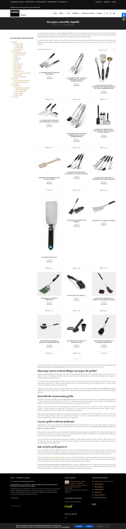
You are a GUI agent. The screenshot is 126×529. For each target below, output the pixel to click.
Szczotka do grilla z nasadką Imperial (104, 341)
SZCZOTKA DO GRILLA (77, 295)
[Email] (93, 504)
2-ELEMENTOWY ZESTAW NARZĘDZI (49, 73)
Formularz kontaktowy (100, 497)
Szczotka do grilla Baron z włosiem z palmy (103, 299)
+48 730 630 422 (40, 2)
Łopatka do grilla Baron (103, 220)
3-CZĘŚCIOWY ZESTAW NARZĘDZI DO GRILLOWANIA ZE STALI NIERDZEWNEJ (103, 87)
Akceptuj (79, 526)
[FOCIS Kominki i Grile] (18, 13)
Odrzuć (89, 526)
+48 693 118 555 (29, 2)
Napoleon (49, 76)
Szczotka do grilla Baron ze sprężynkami (49, 341)
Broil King (49, 182)
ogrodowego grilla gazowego (57, 457)
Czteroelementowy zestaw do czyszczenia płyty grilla (103, 131)
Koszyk (114, 2)
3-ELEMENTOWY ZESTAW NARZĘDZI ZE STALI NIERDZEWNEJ (77, 135)
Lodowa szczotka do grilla (76, 221)
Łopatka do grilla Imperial (49, 299)
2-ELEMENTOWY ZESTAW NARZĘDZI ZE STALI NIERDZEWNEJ (77, 79)
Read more (50, 190)
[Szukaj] (110, 13)
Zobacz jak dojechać (99, 495)
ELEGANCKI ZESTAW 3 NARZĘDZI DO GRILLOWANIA (76, 173)
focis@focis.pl (63, 2)
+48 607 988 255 (52, 2)
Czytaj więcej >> (14, 498)
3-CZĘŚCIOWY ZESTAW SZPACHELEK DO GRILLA (49, 121)
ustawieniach (66, 527)
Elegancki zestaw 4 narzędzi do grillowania (103, 178)
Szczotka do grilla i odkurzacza (76, 341)
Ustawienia (100, 526)
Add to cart (50, 99)
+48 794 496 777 (98, 484)
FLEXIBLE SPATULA (49, 257)
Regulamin (107, 2)
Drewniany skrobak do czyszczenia (49, 178)
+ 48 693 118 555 (98, 489)
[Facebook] (95, 504)
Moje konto (98, 2)
